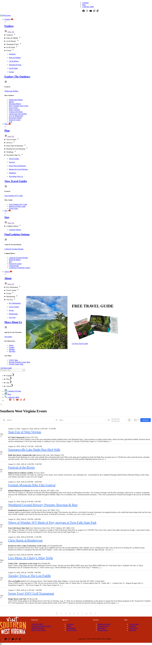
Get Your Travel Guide (80, 344)
